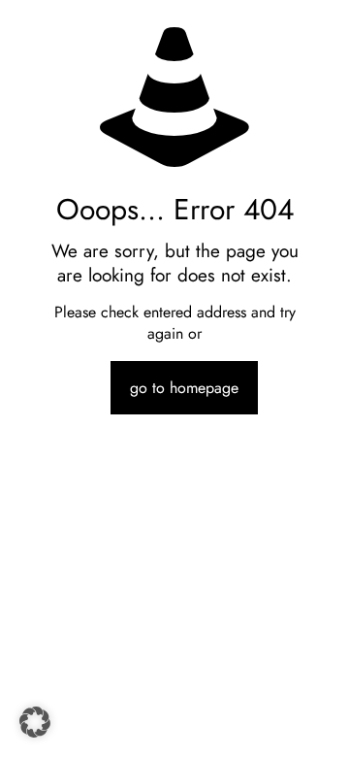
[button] (35, 722)
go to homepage (184, 388)
